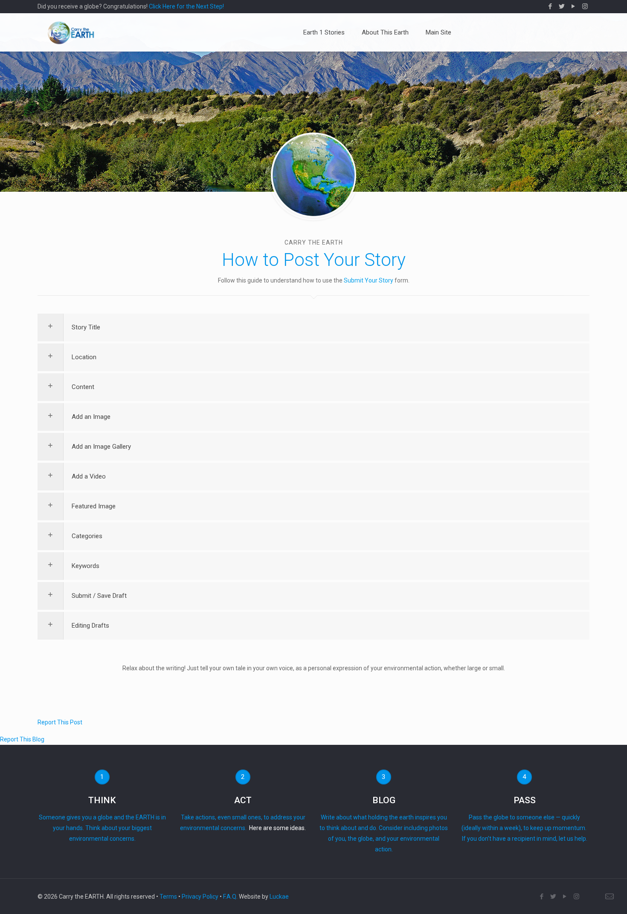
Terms (168, 896)
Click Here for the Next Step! (186, 6)
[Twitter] (561, 6)
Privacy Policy (200, 896)
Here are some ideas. (277, 828)
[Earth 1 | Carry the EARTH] (71, 32)
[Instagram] (585, 6)
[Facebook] (550, 6)
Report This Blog (22, 739)
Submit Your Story (368, 280)
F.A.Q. (230, 896)
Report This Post (60, 722)
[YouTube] (573, 6)
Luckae (279, 896)
